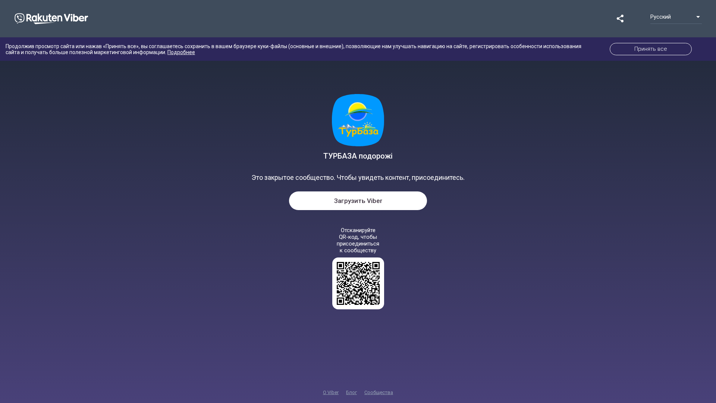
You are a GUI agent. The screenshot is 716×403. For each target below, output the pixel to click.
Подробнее (181, 52)
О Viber (331, 392)
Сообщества (378, 392)
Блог (351, 392)
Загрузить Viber (358, 200)
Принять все (650, 49)
